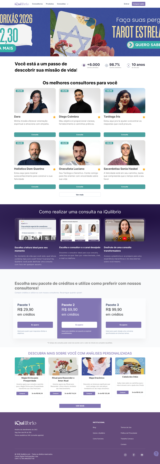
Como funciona (98, 439)
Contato (123, 444)
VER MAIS (80, 406)
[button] (62, 4)
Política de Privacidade (129, 433)
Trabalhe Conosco (127, 439)
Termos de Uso (126, 427)
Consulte (34, 135)
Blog (94, 427)
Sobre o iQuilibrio (99, 433)
